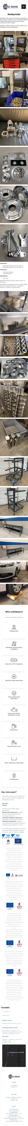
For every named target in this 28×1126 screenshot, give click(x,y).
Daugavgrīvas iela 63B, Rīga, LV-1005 (12, 1032)
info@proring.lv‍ (14, 1086)
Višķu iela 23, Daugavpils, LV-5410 (11, 1033)
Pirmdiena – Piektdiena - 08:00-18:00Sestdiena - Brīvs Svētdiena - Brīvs (11, 1039)
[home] (10, 7)
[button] (23, 6)
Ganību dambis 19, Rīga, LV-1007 (10, 1030)
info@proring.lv (5, 1015)
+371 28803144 (6, 1011)
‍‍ (10, 1027)
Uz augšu (22, 1068)
